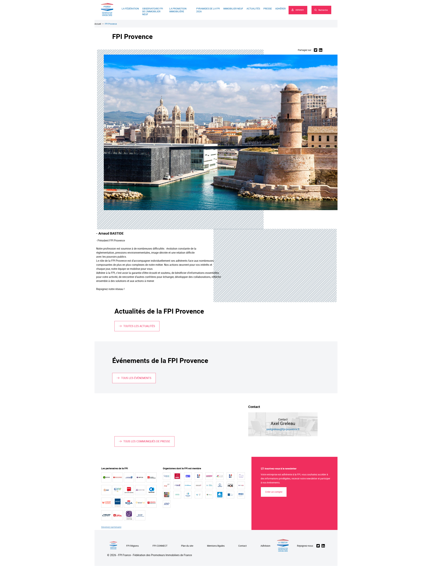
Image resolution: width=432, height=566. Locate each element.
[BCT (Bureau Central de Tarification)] (188, 476)
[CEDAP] (209, 476)
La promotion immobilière (177, 10)
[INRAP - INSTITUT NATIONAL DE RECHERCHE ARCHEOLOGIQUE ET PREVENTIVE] (166, 485)
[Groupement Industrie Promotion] (129, 490)
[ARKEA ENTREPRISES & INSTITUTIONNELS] (118, 477)
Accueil (97, 23)
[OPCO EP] (166, 476)
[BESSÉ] (118, 503)
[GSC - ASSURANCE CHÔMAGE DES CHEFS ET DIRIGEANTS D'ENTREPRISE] (198, 494)
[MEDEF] (177, 485)
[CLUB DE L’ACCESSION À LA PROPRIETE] (166, 494)
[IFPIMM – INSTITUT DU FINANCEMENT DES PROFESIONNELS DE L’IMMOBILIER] (209, 494)
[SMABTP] (129, 503)
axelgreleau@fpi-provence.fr (283, 429)
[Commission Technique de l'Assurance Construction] (230, 476)
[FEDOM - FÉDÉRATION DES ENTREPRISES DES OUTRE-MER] (188, 494)
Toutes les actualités (139, 326)
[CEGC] (129, 515)
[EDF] (106, 490)
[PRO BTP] (106, 515)
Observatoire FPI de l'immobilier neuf (152, 11)
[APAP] (166, 504)
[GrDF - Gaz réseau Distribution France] (118, 490)
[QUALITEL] (198, 485)
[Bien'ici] (140, 503)
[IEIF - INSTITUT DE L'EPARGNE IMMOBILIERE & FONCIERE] (230, 494)
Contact (242, 545)
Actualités (253, 8)
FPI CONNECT (160, 545)
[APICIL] (118, 515)
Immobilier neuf (233, 8)
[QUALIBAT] (220, 494)
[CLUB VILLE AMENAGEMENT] (220, 476)
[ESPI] (241, 476)
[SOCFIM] (140, 490)
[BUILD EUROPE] (209, 485)
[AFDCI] (220, 485)
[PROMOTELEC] (188, 485)
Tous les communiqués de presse (146, 441)
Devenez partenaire (111, 527)
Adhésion (265, 545)
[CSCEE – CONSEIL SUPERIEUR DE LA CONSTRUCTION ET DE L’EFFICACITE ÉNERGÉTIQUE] (177, 494)
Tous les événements (136, 378)
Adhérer (280, 8)
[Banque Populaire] (129, 477)
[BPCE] (140, 477)
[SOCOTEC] (151, 490)
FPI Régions (132, 545)
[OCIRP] (140, 515)
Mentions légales (216, 545)
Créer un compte (273, 491)
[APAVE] (106, 477)
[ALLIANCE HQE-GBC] (230, 485)
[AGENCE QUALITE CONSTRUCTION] (177, 476)
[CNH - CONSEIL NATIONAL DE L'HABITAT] (198, 476)
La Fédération (130, 8)
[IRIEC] (241, 494)
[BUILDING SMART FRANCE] (241, 485)
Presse (267, 8)
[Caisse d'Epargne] (151, 477)
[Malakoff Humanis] (106, 503)
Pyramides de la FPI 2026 (208, 10)
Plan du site (187, 545)
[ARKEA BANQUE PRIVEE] (151, 503)
